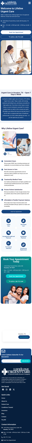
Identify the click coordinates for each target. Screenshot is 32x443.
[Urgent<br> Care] (8, 221)
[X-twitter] (13, 389)
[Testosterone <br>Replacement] (23, 245)
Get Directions (24, 337)
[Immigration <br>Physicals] (23, 233)
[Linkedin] (10, 389)
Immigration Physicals (23, 237)
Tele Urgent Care (23, 225)
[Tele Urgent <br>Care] (23, 221)
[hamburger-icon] (29, 3)
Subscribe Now (25, 361)
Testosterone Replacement (23, 249)
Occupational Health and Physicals (9, 237)
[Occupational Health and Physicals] (8, 233)
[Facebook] (2, 389)
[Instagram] (6, 389)
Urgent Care (8, 225)
